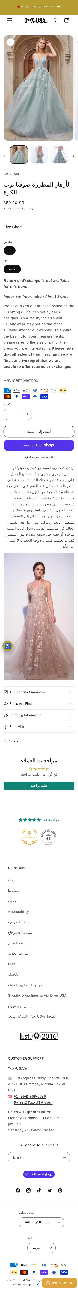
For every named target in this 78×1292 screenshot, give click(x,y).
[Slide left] (4, 156)
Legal (12, 964)
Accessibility (18, 912)
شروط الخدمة (18, 953)
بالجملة (13, 974)
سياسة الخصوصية (20, 922)
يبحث (12, 880)
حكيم (12, 269)
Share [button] (14, 741)
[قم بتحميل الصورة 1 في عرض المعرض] (19, 155)
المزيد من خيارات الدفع (39, 456)
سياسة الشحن (18, 943)
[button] (9, 20)
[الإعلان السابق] (8, 7)
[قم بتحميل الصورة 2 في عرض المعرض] (39, 155)
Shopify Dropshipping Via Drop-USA (37, 995)
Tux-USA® (25, 1280)
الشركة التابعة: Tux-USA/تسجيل (31, 1016)
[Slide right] (73, 156)
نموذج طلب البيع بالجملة (25, 985)
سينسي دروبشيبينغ (21, 1006)
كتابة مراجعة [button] (39, 785)
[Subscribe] (64, 1157)
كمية (7, 405)
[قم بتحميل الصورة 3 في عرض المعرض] (59, 155)
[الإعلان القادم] (70, 7)
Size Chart (13, 227)
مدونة (12, 901)
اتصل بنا (14, 891)
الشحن (19, 208)
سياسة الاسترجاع (20, 933)
